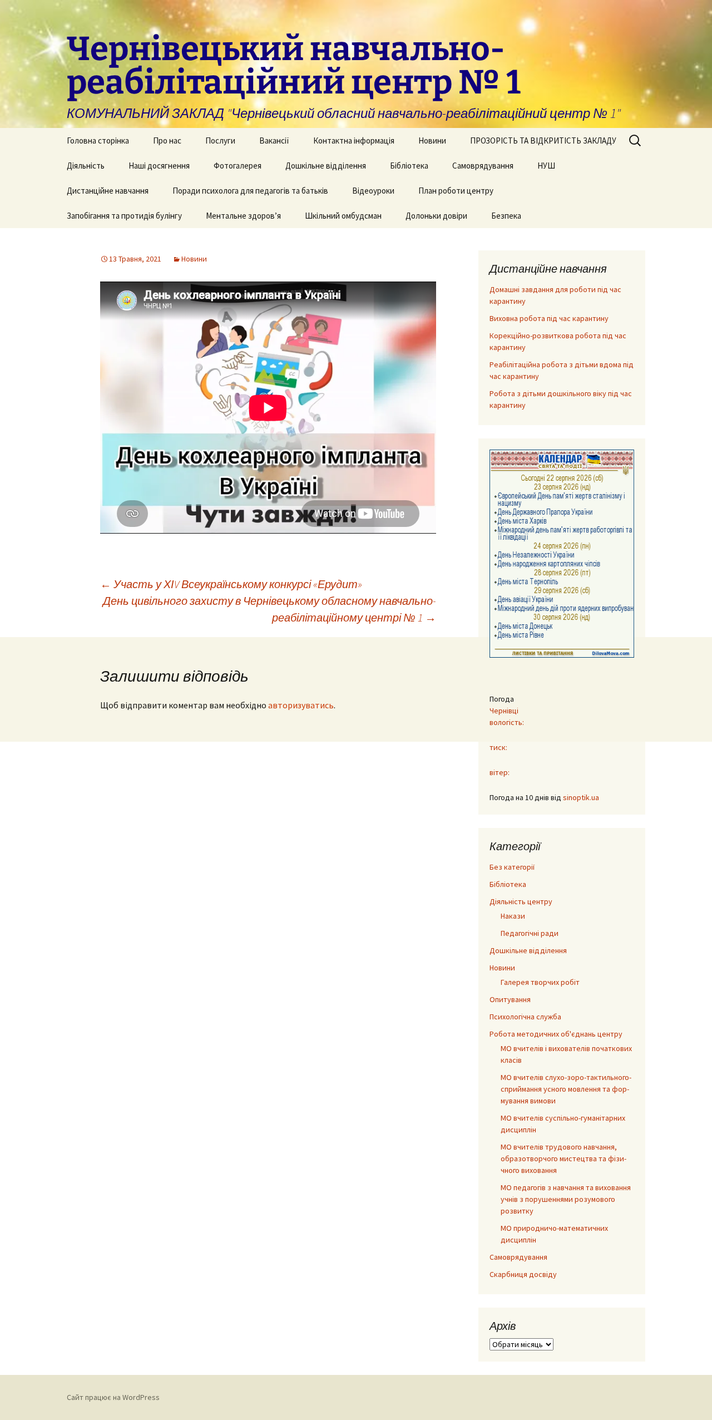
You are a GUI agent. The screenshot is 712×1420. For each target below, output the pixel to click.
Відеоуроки (373, 190)
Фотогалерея (237, 165)
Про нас (167, 140)
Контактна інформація (353, 140)
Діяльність (86, 165)
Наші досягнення (159, 165)
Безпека (506, 215)
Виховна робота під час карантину (549, 318)
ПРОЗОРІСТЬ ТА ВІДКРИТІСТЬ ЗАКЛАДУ (543, 140)
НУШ (546, 165)
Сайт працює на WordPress (113, 1397)
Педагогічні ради (529, 933)
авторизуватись (301, 705)
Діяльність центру (521, 901)
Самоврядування (482, 165)
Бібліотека (409, 165)
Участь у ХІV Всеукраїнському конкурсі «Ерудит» (231, 584)
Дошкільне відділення (325, 165)
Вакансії (274, 140)
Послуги (220, 140)
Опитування (510, 999)
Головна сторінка (98, 140)
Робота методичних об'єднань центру (556, 1034)
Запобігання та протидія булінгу (124, 215)
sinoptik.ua (581, 797)
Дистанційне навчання (108, 190)
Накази (513, 916)
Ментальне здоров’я (243, 215)
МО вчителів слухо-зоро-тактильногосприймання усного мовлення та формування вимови (566, 1089)
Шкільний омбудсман (343, 215)
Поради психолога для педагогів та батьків (250, 190)
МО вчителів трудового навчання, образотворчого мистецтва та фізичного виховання (563, 1158)
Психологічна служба (525, 1017)
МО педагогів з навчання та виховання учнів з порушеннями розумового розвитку (566, 1199)
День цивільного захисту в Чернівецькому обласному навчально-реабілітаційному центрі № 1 (269, 609)
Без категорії (512, 867)
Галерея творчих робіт (540, 982)
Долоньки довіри (436, 215)
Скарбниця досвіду (523, 1274)
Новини (432, 140)
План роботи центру (455, 190)
